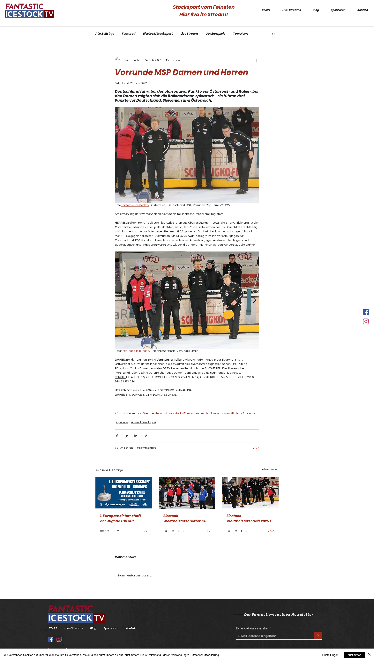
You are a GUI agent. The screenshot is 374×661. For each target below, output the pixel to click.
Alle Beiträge (104, 33)
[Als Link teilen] (145, 436)
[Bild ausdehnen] (187, 300)
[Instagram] (366, 321)
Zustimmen (354, 655)
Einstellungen (330, 655)
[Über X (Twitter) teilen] (126, 436)
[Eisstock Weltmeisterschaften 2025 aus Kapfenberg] (187, 493)
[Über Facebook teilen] (117, 436)
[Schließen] (369, 655)
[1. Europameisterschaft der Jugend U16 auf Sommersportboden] (123, 492)
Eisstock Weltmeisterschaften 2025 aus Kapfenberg (186, 518)
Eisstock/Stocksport (158, 33)
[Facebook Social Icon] (366, 312)
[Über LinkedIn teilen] (136, 436)
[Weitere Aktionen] (256, 60)
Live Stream (189, 33)
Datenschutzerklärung (205, 655)
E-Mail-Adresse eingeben (252, 628)
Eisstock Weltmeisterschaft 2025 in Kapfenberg (250, 518)
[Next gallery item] (254, 300)
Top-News (240, 33)
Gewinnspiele (215, 33)
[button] (273, 33)
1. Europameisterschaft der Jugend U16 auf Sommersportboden (120, 518)
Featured (128, 33)
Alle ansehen (270, 469)
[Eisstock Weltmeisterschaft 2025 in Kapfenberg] (250, 492)
